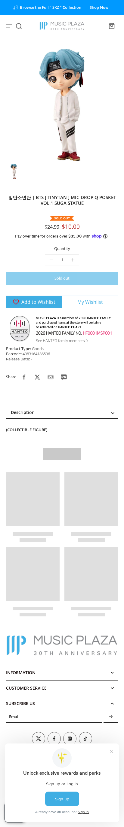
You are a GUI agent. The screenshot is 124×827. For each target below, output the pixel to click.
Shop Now (99, 7)
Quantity (62, 248)
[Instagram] (69, 738)
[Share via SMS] (63, 377)
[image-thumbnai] (13, 171)
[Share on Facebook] (24, 377)
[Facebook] (54, 738)
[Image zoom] (62, 105)
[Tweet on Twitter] (37, 377)
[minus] (51, 260)
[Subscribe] (111, 717)
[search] (18, 26)
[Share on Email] (50, 377)
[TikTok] (85, 738)
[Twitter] (38, 738)
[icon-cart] (111, 26)
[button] (62, 278)
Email (14, 717)
